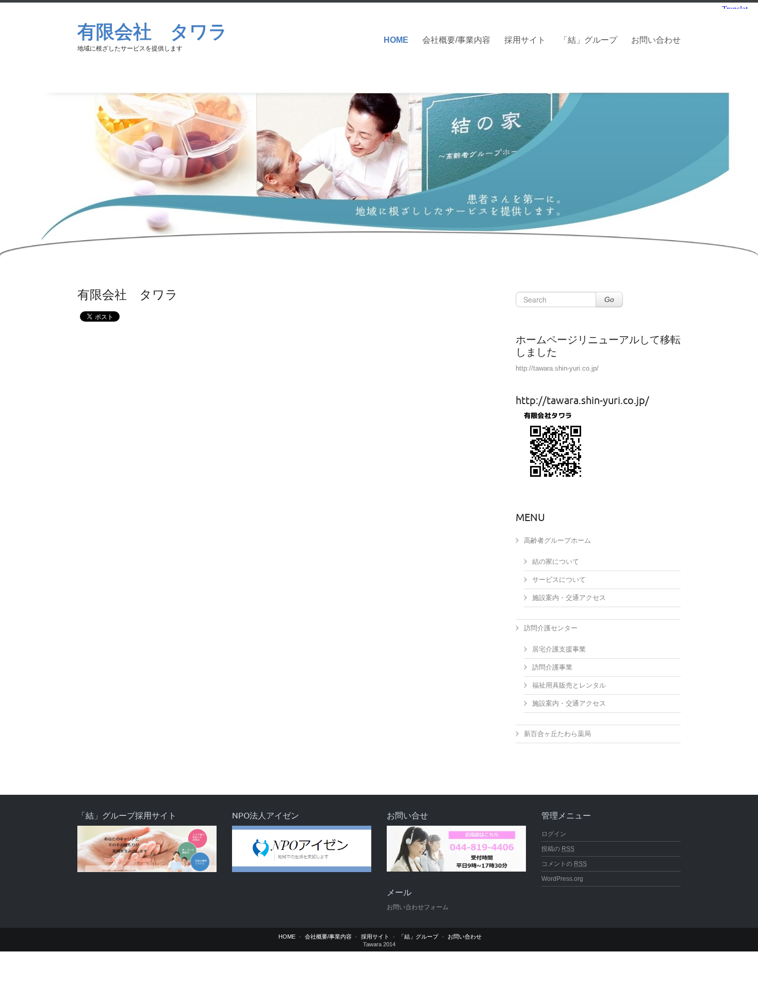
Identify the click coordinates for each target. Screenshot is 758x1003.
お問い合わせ (656, 40)
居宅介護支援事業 (559, 649)
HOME (396, 40)
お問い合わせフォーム (418, 907)
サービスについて (559, 579)
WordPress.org (562, 878)
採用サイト (525, 40)
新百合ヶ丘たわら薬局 (557, 734)
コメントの (564, 863)
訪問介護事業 (552, 667)
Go (609, 299)
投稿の (557, 848)
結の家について (555, 561)
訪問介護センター (551, 628)
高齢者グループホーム (557, 540)
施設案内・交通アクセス (569, 597)
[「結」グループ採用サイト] (147, 849)
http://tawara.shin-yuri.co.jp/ (557, 368)
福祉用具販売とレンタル (569, 685)
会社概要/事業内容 (456, 40)
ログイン (553, 834)
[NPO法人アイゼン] (301, 849)
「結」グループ (588, 40)
